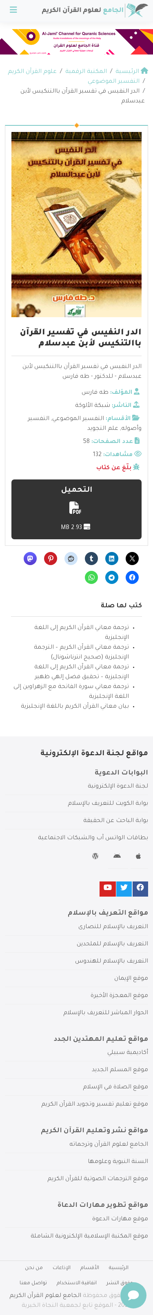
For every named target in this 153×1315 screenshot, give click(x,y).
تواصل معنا (33, 1283)
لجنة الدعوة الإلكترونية (118, 787)
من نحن (34, 1268)
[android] (118, 857)
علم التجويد (102, 429)
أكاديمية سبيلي (127, 1053)
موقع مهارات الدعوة (120, 1219)
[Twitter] (124, 889)
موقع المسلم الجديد (120, 1070)
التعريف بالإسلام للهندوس (111, 961)
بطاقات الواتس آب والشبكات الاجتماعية (93, 838)
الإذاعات (62, 1268)
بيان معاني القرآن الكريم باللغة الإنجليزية (75, 707)
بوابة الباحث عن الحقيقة (115, 821)
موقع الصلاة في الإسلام (115, 1087)
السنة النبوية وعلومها (118, 1162)
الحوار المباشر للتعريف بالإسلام (105, 1013)
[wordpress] (96, 857)
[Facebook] (140, 889)
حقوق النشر (119, 1283)
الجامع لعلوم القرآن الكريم (45, 1296)
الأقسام (89, 1268)
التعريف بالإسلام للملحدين (112, 944)
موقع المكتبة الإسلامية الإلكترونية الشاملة (89, 1236)
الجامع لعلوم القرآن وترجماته (108, 1145)
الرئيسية (119, 1268)
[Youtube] (108, 889)
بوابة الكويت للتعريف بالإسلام (108, 804)
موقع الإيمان (131, 979)
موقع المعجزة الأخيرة (119, 996)
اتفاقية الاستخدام (77, 1283)
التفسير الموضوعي (78, 419)
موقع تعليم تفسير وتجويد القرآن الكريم (94, 1105)
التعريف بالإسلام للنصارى (113, 927)
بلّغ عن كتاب (113, 468)
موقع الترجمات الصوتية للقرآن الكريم (97, 1179)
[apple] (139, 857)
